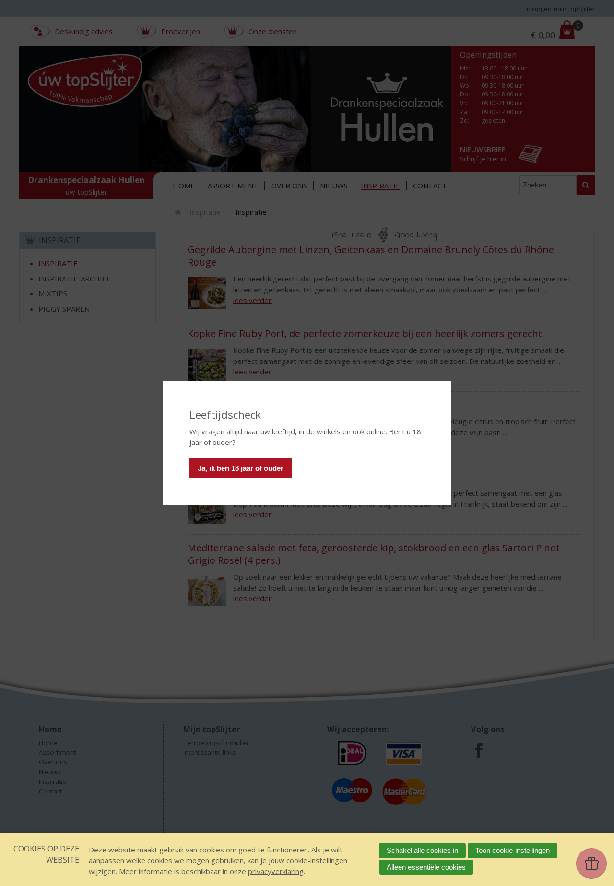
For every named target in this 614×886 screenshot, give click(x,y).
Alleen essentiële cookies (426, 867)
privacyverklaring (276, 871)
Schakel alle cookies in (422, 850)
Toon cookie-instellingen (512, 850)
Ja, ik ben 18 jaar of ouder (240, 468)
